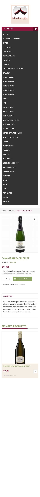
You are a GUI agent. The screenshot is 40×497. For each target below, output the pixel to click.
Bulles (16, 284)
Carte (5, 43)
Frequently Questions (13, 69)
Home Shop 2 (8, 86)
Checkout (7, 47)
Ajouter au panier (25, 279)
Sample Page (8, 172)
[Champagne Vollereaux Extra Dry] (20, 347)
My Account (8, 112)
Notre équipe (9, 129)
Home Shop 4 (8, 94)
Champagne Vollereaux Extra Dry (16, 366)
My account (8, 107)
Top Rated (7, 193)
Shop (5, 180)
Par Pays (6, 150)
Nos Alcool (8, 116)
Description (7, 296)
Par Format (8, 146)
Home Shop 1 (8, 82)
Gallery (6, 73)
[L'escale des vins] (20, 14)
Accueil (6, 34)
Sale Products (9, 167)
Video (5, 197)
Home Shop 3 (8, 90)
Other (5, 142)
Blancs (11, 211)
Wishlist (6, 202)
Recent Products (11, 163)
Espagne (6, 60)
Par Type (6, 154)
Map (4, 103)
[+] (9, 279)
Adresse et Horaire (11, 39)
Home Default (9, 77)
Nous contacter (10, 137)
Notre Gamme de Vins (12, 133)
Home (4, 211)
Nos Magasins (9, 124)
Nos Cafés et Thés (11, 120)
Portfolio (7, 159)
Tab (4, 189)
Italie (5, 99)
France (6, 64)
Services (6, 176)
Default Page (9, 56)
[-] (3, 279)
